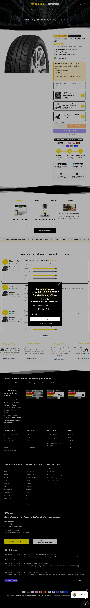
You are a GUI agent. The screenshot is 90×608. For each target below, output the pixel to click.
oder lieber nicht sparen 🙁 (45, 323)
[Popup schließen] (59, 283)
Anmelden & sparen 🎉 (45, 319)
